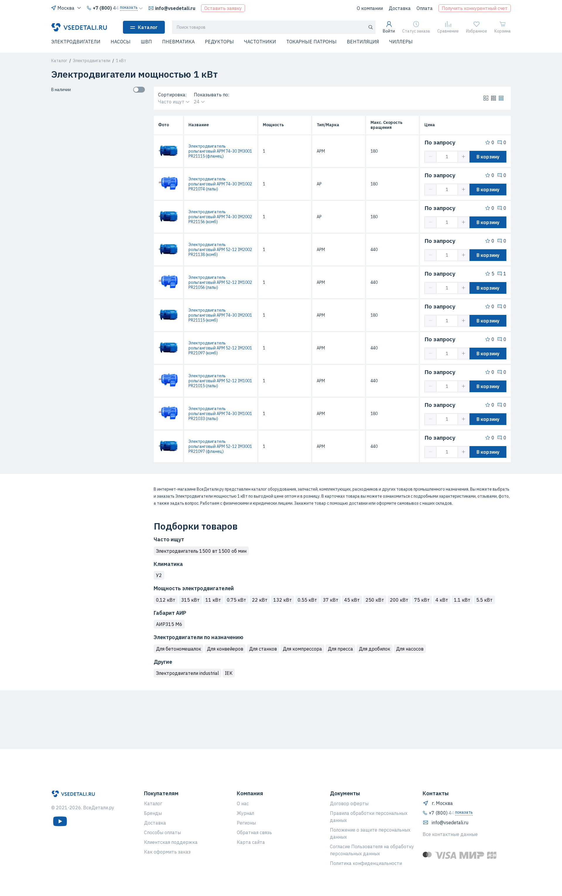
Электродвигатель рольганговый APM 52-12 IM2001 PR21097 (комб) (220, 348)
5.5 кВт (484, 600)
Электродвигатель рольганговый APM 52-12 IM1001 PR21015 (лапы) (220, 380)
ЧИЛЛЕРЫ (401, 42)
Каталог (147, 27)
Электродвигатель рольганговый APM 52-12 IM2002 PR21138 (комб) (220, 249)
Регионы (246, 823)
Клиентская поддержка (171, 842)
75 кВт (422, 600)
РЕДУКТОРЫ (219, 42)
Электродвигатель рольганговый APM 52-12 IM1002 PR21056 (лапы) (220, 282)
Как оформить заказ (167, 852)
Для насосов (410, 649)
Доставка (400, 8)
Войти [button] (389, 31)
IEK (228, 673)
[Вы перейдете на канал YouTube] (60, 821)
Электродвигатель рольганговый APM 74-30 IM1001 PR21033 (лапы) (220, 413)
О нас (243, 803)
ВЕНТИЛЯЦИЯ (363, 42)
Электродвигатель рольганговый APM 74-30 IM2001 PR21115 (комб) (220, 315)
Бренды (153, 813)
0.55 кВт (307, 600)
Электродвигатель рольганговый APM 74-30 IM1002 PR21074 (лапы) (220, 184)
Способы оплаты (162, 832)
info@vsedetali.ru (175, 8)
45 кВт (352, 600)
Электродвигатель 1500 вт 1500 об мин (201, 551)
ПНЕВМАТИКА (178, 42)
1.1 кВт (462, 600)
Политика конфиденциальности (366, 863)
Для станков (263, 649)
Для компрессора (302, 649)
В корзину (488, 157)
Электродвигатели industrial (187, 673)
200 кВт (399, 600)
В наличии (61, 89)
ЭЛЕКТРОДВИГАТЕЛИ (75, 42)
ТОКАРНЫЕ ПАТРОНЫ (311, 42)
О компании (370, 8)
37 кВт (330, 600)
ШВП (146, 42)
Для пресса (340, 649)
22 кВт (260, 600)
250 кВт (375, 600)
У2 (159, 575)
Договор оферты (349, 803)
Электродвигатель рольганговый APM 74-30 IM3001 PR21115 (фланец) (220, 151)
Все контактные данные (450, 834)
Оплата (425, 8)
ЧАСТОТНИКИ (260, 42)
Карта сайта (251, 842)
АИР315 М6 (169, 624)
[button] (54, 45)
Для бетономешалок (178, 649)
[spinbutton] (447, 157)
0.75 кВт (236, 600)
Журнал (245, 813)
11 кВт (213, 600)
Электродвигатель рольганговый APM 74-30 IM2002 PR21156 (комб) (220, 216)
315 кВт (190, 600)
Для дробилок (374, 649)
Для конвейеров (225, 649)
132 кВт (282, 600)
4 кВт (442, 600)
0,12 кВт (165, 600)
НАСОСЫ (121, 42)
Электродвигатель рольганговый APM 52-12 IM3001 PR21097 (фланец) (220, 446)
